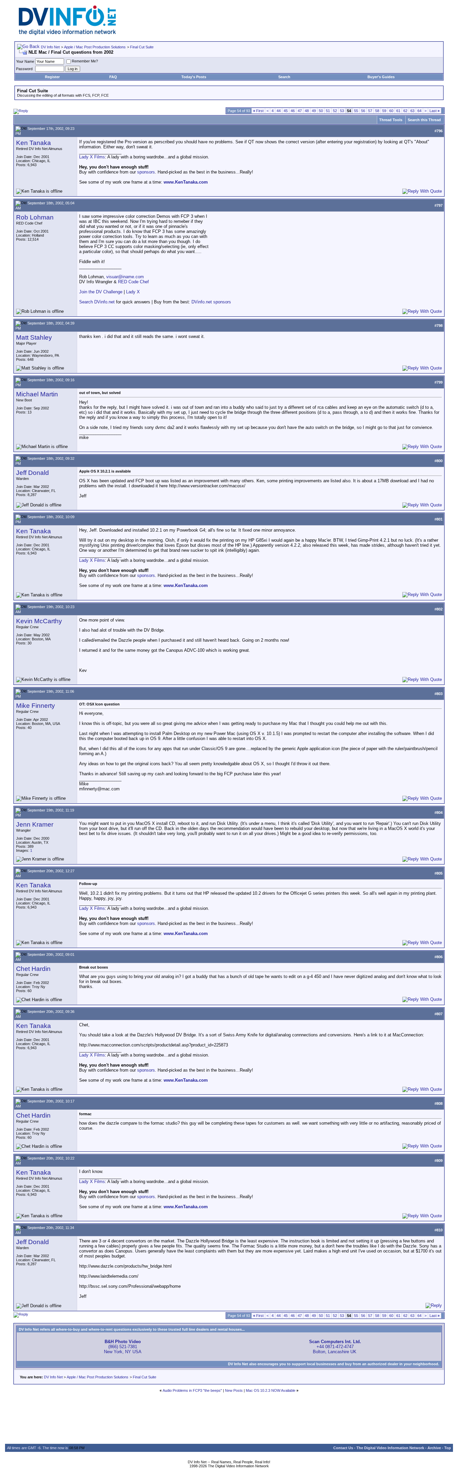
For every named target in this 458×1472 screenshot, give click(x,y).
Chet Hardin (33, 968)
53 (342, 111)
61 (398, 111)
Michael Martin (37, 394)
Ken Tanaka (33, 142)
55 (356, 111)
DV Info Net (50, 47)
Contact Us (343, 1448)
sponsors (146, 172)
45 (286, 111)
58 (377, 111)
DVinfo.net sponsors (211, 301)
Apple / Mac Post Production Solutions (95, 47)
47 (300, 111)
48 (307, 111)
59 (384, 111)
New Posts (234, 1390)
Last (435, 111)
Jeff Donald (32, 472)
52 (335, 111)
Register (52, 77)
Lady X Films (92, 156)
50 (321, 111)
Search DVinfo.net (97, 301)
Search (284, 77)
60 (391, 111)
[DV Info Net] (67, 33)
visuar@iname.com (125, 276)
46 (293, 111)
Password (24, 69)
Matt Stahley (34, 337)
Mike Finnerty (35, 705)
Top (447, 1448)
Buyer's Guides (381, 77)
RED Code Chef (133, 281)
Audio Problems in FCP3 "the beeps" (192, 1390)
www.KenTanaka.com (186, 182)
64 (419, 111)
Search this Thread (424, 120)
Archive (434, 1448)
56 (363, 111)
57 (370, 111)
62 (405, 111)
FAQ (113, 77)
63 (412, 111)
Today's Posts (193, 77)
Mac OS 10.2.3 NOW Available (270, 1390)
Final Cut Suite (142, 47)
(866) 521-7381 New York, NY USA (122, 1346)
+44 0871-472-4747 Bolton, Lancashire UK (335, 1346)
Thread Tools (390, 120)
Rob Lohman (35, 217)
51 (328, 111)
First (258, 111)
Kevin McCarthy (39, 621)
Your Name (25, 61)
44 (279, 111)
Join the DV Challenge (100, 291)
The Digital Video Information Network (390, 1448)
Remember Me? (85, 61)
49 (314, 111)
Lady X (133, 291)
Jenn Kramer (34, 824)
